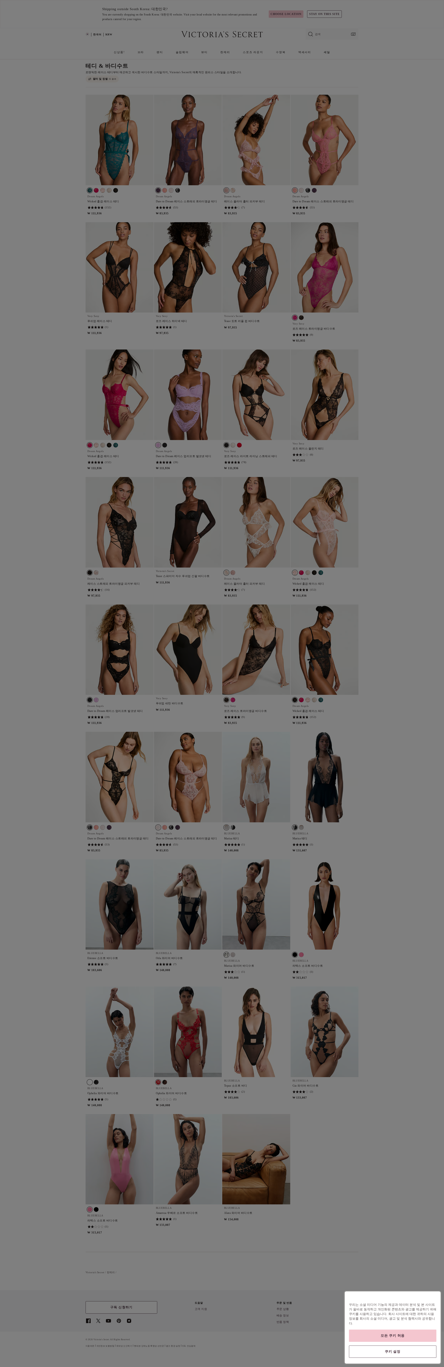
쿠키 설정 (393, 1351)
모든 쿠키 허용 (393, 1335)
